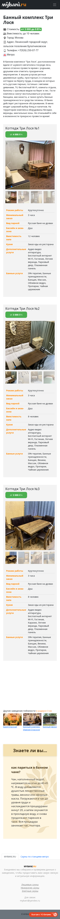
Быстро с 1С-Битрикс (41, 914)
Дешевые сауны (30, 884)
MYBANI (30, 866)
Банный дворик (50, 727)
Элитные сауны (30, 891)
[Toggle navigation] (54, 4)
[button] (11, 186)
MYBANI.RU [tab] (10, 856)
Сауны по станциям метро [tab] (35, 856)
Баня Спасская (10, 727)
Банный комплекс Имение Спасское (31, 728)
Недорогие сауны (30, 887)
